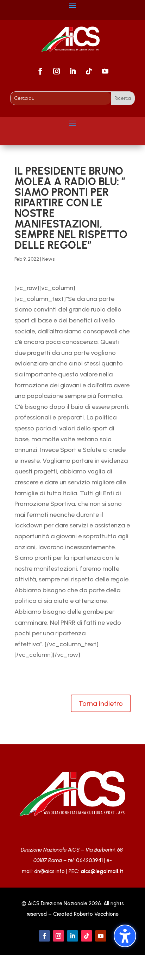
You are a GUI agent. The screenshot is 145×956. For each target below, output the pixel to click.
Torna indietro (100, 703)
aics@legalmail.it (102, 871)
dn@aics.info (49, 871)
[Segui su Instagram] (56, 71)
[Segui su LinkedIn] (72, 71)
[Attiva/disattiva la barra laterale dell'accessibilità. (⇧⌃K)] (125, 936)
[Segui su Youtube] (105, 71)
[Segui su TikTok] (88, 71)
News (48, 259)
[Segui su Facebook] (40, 71)
